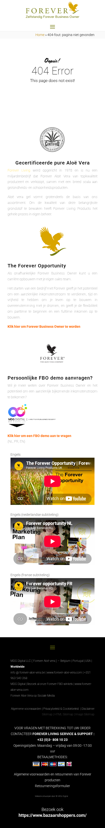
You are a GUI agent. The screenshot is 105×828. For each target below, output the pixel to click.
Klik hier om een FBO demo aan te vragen (39, 436)
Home (39, 35)
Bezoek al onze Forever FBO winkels (50, 684)
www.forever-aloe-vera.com (64, 672)
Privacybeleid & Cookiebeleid (61, 708)
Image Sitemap (84, 714)
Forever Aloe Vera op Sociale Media (32, 695)
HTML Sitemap (63, 714)
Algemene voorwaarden (26, 708)
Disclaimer (88, 708)
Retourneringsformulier (52, 786)
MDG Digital (17, 684)
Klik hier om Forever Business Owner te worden (44, 326)
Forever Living (19, 170)
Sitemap (47, 714)
